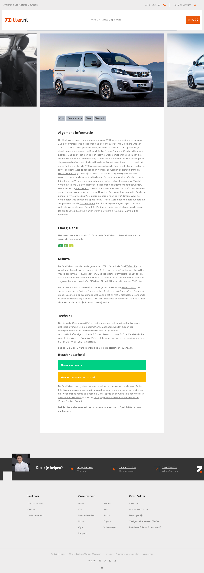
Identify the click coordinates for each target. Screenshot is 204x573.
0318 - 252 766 (153, 4)
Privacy (108, 554)
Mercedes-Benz (87, 515)
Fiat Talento (98, 154)
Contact (32, 509)
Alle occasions (35, 503)
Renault (107, 503)
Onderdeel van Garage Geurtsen (85, 554)
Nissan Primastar (67, 173)
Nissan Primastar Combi (117, 151)
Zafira (88, 207)
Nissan (81, 521)
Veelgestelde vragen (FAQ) (144, 521)
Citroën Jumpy (87, 203)
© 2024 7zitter (58, 554)
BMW (81, 503)
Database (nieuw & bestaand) (145, 527)
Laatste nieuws (35, 515)
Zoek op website (183, 4)
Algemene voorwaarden (127, 554)
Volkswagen (109, 527)
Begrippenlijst (136, 515)
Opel (80, 527)
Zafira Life (131, 266)
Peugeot (83, 533)
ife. (94, 207)
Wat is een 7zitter (139, 509)
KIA (80, 509)
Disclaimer (148, 554)
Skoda (106, 515)
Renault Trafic (96, 151)
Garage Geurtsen (28, 4)
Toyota (107, 521)
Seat (105, 509)
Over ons (134, 503)
